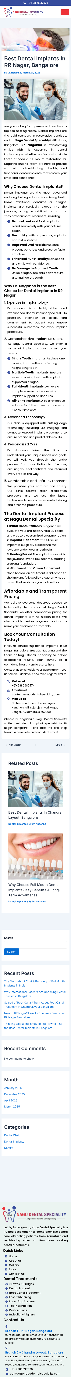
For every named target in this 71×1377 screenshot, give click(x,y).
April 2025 (10, 1100)
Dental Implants (17, 823)
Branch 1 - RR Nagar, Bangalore (28, 1331)
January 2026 (13, 1088)
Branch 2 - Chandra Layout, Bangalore (34, 1352)
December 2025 (14, 1094)
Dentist (8, 1148)
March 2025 (12, 1106)
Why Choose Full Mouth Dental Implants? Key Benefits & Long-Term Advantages (34, 890)
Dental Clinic (12, 1135)
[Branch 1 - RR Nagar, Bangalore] (6, 1326)
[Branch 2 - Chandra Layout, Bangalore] (6, 1348)
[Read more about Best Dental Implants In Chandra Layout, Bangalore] (35, 789)
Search (8, 937)
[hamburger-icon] (65, 12)
